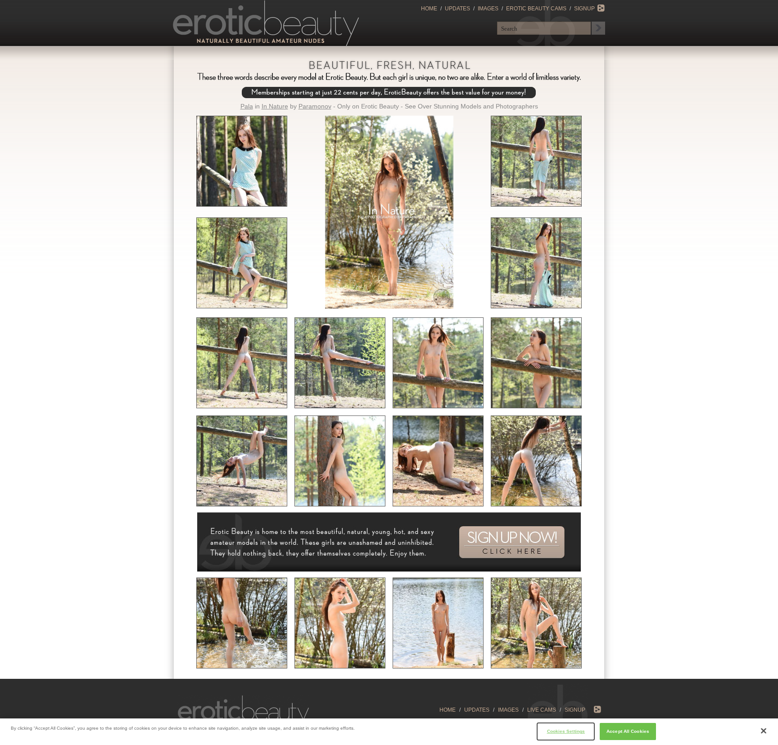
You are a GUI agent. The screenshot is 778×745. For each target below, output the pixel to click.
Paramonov (315, 106)
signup (575, 710)
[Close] (763, 731)
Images (488, 8)
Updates (457, 8)
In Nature (275, 106)
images (508, 710)
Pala (246, 106)
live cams (541, 710)
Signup (584, 8)
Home (429, 8)
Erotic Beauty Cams (536, 8)
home (447, 710)
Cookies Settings (566, 730)
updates (476, 710)
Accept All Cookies (627, 730)
